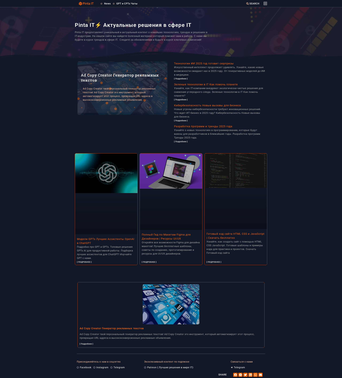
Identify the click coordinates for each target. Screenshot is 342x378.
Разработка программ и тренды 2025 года (203, 126)
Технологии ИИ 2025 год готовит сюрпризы (204, 63)
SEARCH (254, 3)
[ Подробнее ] (181, 79)
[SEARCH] (247, 3)
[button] (235, 375)
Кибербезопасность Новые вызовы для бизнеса (207, 105)
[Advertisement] (123, 133)
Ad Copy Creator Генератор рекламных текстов (112, 328)
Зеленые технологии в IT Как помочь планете (206, 84)
